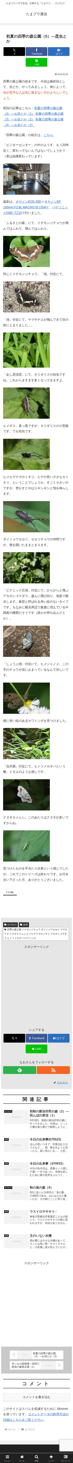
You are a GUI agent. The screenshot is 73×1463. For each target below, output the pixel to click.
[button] (65, 855)
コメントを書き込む (37, 1397)
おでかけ (12, 924)
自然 (25, 924)
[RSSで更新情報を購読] (53, 1070)
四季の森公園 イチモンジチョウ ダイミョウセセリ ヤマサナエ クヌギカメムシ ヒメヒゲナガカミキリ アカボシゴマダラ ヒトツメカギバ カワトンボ (35, 933)
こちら (48, 135)
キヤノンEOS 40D (28, 201)
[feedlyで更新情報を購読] (19, 1070)
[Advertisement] (36, 986)
